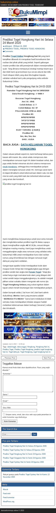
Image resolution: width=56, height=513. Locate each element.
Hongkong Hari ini (42, 347)
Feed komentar (8, 497)
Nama (5, 394)
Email (5, 401)
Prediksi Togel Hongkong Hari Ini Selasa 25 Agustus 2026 (24, 446)
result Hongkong (10, 166)
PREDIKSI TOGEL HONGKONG (32, 49)
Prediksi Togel (8, 349)
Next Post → (49, 358)
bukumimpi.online (9, 2)
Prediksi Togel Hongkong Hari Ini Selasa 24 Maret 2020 (28, 41)
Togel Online (17, 56)
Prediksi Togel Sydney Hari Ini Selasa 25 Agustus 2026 (24, 450)
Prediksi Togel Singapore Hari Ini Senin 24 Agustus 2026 (24, 458)
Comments (9, 51)
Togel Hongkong (26, 352)
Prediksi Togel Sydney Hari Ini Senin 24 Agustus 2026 (23, 462)
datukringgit (11, 347)
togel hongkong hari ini (41, 352)
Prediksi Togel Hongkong (23, 349)
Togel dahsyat (14, 352)
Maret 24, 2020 (21, 46)
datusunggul (21, 347)
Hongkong (31, 347)
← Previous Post (8, 358)
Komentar (7, 374)
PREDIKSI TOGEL (12, 49)
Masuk (5, 489)
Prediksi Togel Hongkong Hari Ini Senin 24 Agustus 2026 (24, 454)
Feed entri (7, 493)
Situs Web (7, 408)
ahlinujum (8, 46)
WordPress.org (8, 502)
